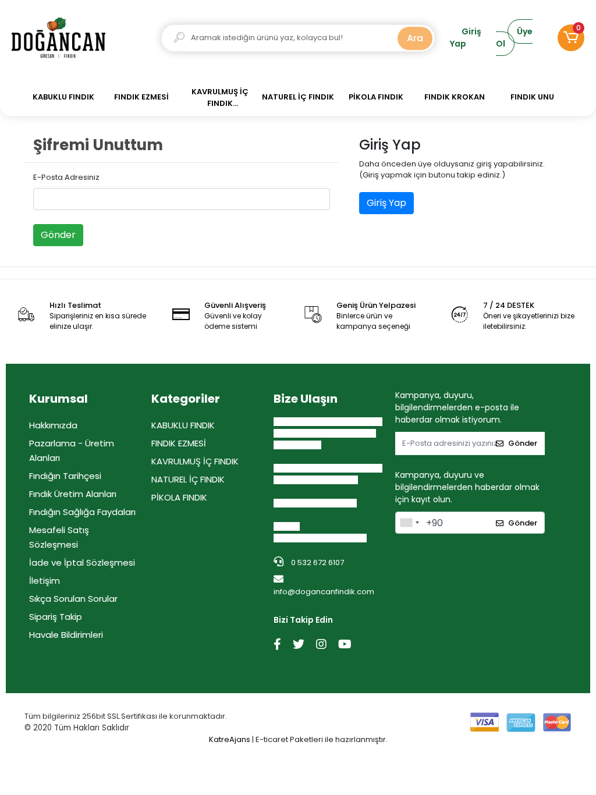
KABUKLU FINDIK (183, 425)
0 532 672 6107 (316, 562)
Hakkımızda (53, 425)
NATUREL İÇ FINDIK (188, 479)
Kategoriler (185, 399)
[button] (571, 37)
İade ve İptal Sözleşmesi (82, 562)
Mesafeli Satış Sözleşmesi (59, 537)
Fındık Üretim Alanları (72, 494)
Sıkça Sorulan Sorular (73, 598)
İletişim (44, 580)
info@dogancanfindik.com (324, 591)
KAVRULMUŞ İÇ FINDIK (195, 461)
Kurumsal (58, 399)
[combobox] (409, 522)
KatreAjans (229, 739)
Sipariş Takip (55, 617)
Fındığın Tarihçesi (65, 476)
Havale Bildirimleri (66, 635)
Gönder (58, 235)
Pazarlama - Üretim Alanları (71, 450)
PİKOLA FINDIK (179, 497)
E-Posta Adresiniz (66, 177)
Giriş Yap (386, 203)
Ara (415, 38)
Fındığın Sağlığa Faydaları (82, 512)
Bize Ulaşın (306, 399)
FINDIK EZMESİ (178, 443)
